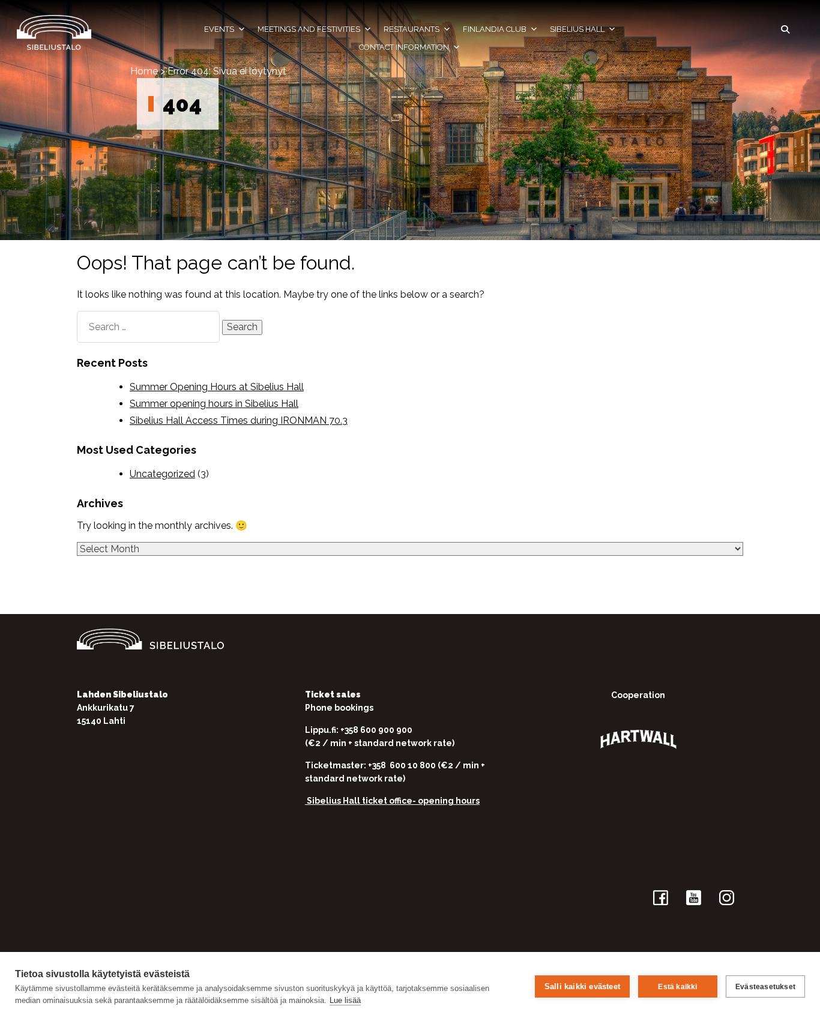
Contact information (404, 47)
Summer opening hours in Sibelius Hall (214, 403)
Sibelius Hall (577, 29)
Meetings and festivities (309, 29)
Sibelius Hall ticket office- (361, 801)
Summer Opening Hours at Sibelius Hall (217, 387)
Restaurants (411, 29)
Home (144, 71)
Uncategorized (162, 474)
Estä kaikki (677, 987)
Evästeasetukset (765, 987)
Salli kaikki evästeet (582, 986)
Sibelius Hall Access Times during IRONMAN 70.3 (239, 420)
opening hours (449, 801)
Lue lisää (345, 1000)
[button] (785, 29)
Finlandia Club (494, 29)
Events (219, 29)
